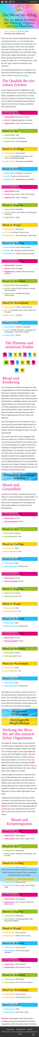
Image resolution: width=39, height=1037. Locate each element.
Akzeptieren (9, 879)
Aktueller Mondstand (21, 75)
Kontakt (29, 1029)
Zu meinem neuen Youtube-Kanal (15, 33)
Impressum (10, 1029)
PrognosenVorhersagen (19, 712)
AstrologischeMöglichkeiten (19, 721)
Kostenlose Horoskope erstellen (19, 476)
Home (6, 31)
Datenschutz (20, 1029)
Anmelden (33, 2)
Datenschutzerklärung (25, 879)
